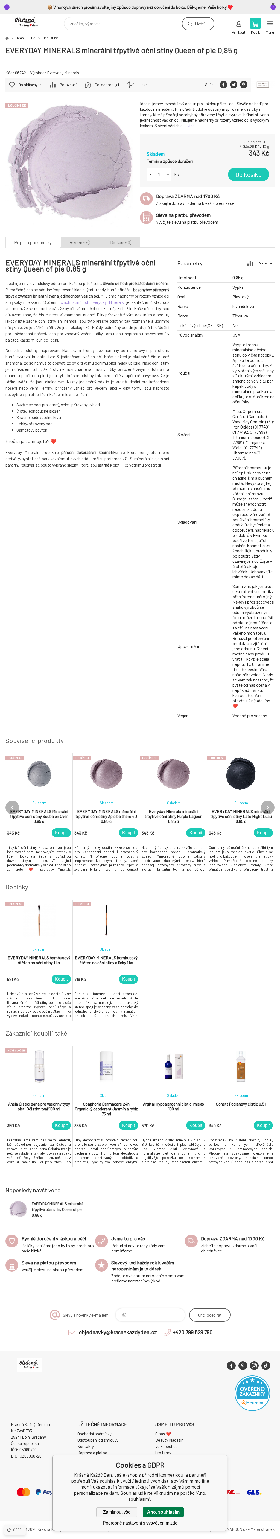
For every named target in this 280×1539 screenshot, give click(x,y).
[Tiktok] (265, 1365)
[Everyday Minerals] (263, 85)
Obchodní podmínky (94, 1433)
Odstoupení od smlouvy (97, 1440)
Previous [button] (12, 807)
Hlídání (142, 84)
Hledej (200, 23)
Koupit (61, 832)
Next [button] (268, 807)
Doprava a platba (92, 1452)
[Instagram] (254, 1365)
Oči (33, 38)
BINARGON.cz (235, 1529)
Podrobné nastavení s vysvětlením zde (140, 1523)
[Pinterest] (242, 1365)
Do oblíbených (30, 84)
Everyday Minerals (63, 72)
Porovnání (68, 84)
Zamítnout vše (116, 1512)
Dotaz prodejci (107, 84)
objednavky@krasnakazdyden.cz (118, 1332)
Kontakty (85, 1446)
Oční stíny (50, 38)
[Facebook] (231, 1365)
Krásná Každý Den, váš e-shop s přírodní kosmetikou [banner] (29, 22)
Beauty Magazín (169, 1440)
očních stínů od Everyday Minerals (91, 302)
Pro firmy (163, 1452)
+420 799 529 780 (193, 1332)
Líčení (20, 38)
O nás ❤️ (163, 1433)
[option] (39, 814)
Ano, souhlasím (163, 1512)
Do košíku (248, 174)
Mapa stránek (262, 1529)
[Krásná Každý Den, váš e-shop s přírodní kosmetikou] (7, 38)
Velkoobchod (166, 1446)
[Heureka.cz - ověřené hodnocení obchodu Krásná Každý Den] (252, 1409)
